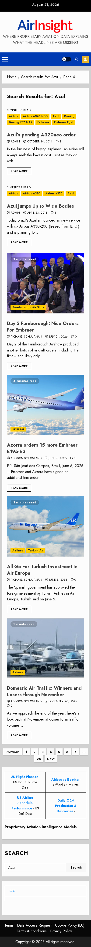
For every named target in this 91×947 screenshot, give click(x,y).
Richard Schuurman (26, 337)
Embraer (43, 122)
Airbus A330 (31, 193)
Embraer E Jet (63, 122)
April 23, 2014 (37, 213)
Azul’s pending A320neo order (41, 135)
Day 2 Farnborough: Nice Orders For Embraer (43, 326)
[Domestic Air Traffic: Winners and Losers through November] (45, 648)
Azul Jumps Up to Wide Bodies (40, 206)
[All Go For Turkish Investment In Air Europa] (45, 526)
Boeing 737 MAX (20, 122)
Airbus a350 (54, 193)
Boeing (69, 116)
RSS (12, 891)
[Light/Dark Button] (66, 59)
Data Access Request (34, 925)
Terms (9, 925)
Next (51, 759)
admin (15, 142)
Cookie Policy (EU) (69, 925)
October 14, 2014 (39, 142)
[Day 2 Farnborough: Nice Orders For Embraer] (45, 283)
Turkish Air (35, 550)
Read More (19, 171)
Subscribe (85, 59)
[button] (5, 59)
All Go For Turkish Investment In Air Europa (42, 570)
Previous (12, 752)
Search (16, 853)
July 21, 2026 (58, 337)
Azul (55, 116)
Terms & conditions (32, 931)
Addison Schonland (26, 458)
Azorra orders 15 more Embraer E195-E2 (42, 448)
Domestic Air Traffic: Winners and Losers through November (44, 691)
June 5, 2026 (58, 458)
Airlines (17, 550)
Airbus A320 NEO (35, 116)
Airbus (13, 116)
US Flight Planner (24, 776)
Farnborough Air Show (28, 307)
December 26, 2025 (63, 701)
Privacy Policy (61, 931)
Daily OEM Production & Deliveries (66, 805)
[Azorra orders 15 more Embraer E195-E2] (45, 405)
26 (39, 759)
